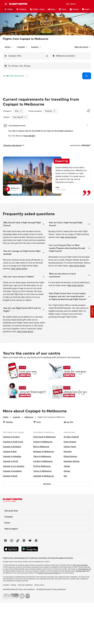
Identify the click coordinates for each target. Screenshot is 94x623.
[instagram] (11, 540)
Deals (87, 9)
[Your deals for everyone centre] (69, 371)
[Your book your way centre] (25, 371)
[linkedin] (23, 540)
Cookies (6, 585)
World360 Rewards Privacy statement (51, 589)
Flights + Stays (38, 9)
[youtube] (30, 540)
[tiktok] (17, 540)
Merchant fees (81, 571)
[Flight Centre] (18, 4)
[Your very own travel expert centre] (25, 391)
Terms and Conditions (80, 565)
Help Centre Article (19, 269)
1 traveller (21, 47)
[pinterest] (36, 540)
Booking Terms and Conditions (48, 573)
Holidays (22, 9)
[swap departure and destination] (47, 55)
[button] (47, 483)
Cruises (75, 9)
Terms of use (39, 585)
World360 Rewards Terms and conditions (19, 589)
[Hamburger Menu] (6, 4)
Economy (34, 47)
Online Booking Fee (84, 569)
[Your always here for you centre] (69, 391)
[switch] (26, 76)
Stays (53, 9)
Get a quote (71, 4)
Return (7, 47)
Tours (64, 9)
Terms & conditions (25, 585)
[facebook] (5, 540)
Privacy (13, 585)
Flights (10, 9)
